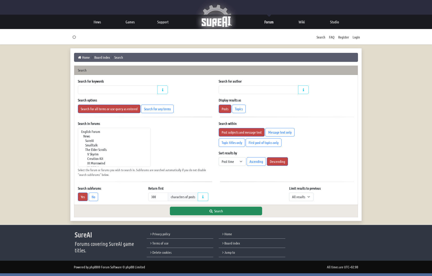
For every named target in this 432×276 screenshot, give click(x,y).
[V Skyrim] (114, 154)
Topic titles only (232, 142)
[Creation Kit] (114, 158)
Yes (83, 197)
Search (218, 211)
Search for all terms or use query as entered (109, 109)
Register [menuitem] (343, 37)
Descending (277, 161)
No (93, 197)
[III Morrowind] (114, 163)
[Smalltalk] (114, 145)
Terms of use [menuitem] (160, 243)
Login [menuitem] (356, 37)
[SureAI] (114, 140)
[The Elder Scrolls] (114, 149)
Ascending (256, 161)
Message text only (280, 132)
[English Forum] (114, 131)
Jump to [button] (229, 252)
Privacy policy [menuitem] (161, 234)
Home (228, 234)
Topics (239, 109)
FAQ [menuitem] (332, 37)
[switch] (74, 37)
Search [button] (321, 37)
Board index (232, 243)
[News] (114, 136)
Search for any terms (157, 109)
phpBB (93, 267)
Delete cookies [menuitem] (161, 252)
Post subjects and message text (242, 132)
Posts (225, 109)
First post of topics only (264, 142)
